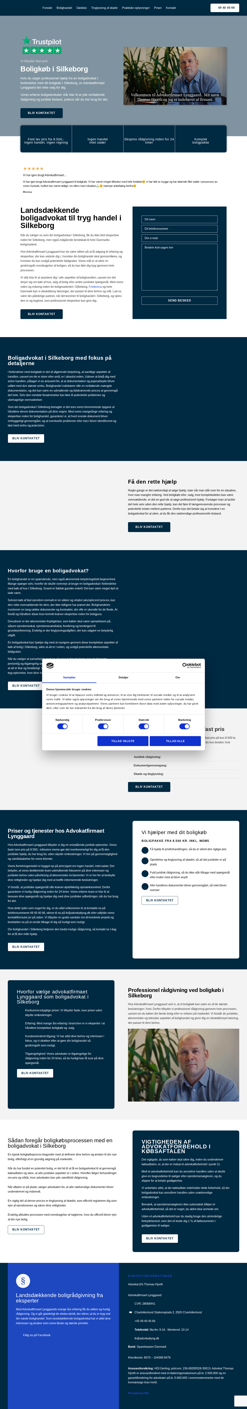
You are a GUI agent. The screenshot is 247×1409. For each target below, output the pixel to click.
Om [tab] (177, 677)
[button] (19, 179)
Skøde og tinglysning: (149, 773)
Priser (158, 7)
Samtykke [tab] (69, 677)
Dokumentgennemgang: (150, 765)
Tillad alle (175, 741)
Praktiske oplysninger (136, 7)
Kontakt (171, 7)
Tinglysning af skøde (104, 7)
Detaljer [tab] (124, 677)
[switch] (103, 726)
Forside (47, 7)
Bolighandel (64, 7)
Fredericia (95, 286)
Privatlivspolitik (138, 1393)
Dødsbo (81, 7)
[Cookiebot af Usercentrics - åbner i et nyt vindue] (185, 665)
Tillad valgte (122, 741)
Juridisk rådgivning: (147, 756)
